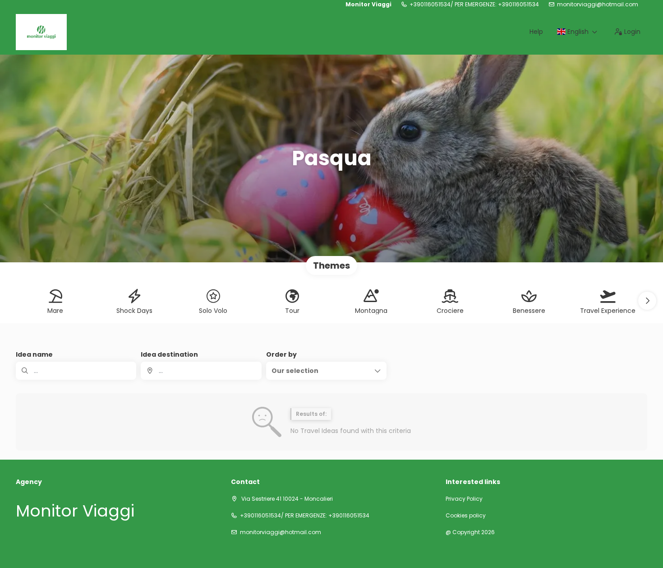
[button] (647, 301)
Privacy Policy (464, 499)
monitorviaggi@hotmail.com (597, 4)
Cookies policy (466, 515)
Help (536, 31)
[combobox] (201, 371)
